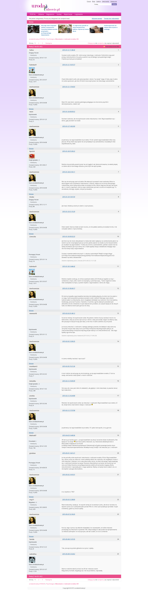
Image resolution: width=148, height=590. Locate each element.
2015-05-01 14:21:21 (68, 453)
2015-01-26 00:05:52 (68, 111)
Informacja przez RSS (112, 46)
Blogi (93, 1)
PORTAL (33, 14)
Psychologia (50, 39)
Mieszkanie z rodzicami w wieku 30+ (67, 39)
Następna (48, 43)
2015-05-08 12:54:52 (68, 554)
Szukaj (59, 14)
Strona (31, 109)
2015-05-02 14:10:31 (68, 475)
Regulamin (50, 14)
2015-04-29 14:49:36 (68, 435)
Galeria (98, 1)
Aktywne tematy (97, 18)
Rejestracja (68, 14)
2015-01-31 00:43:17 (68, 288)
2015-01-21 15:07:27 (68, 65)
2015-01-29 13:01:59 (68, 197)
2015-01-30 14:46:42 (68, 266)
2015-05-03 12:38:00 (68, 499)
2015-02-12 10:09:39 (68, 381)
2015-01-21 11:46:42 (68, 50)
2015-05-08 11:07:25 (68, 539)
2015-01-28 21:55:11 (68, 172)
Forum (89, 1)
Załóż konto (105, 1)
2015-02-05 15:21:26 (68, 366)
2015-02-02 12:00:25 (68, 341)
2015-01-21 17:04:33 (68, 87)
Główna (41, 14)
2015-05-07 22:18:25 (68, 514)
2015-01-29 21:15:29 (68, 211)
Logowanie (79, 14)
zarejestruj (101, 43)
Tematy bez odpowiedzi (111, 18)
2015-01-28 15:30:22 (68, 151)
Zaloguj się (113, 1)
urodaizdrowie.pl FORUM (37, 39)
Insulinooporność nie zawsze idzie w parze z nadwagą (111, 27)
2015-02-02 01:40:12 (68, 313)
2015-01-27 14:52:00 (68, 126)
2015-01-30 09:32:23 (68, 236)
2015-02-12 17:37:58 (68, 410)
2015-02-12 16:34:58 (68, 396)
